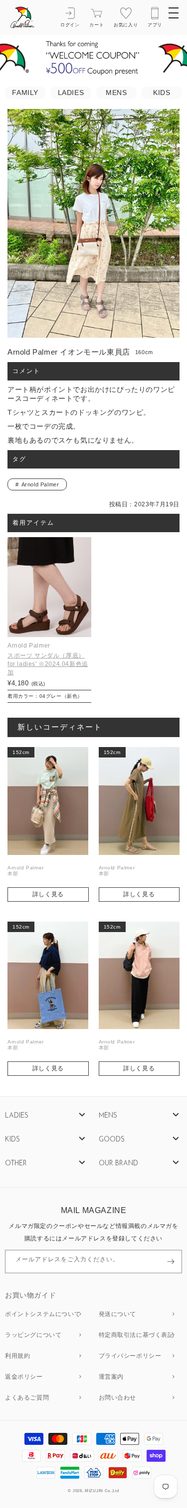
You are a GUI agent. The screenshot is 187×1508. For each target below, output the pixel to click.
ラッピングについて (33, 1335)
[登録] (171, 1261)
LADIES (71, 92)
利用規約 (17, 1356)
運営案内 (111, 1377)
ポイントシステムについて (42, 1315)
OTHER (16, 1163)
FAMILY (25, 92)
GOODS (112, 1139)
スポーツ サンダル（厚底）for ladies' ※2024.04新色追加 (47, 664)
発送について (118, 1315)
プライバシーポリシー (130, 1356)
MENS (116, 92)
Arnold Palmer (40, 484)
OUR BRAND (118, 1163)
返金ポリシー (24, 1377)
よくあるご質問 (27, 1398)
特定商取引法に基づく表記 (136, 1335)
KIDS (161, 92)
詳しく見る (48, 894)
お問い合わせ (118, 1398)
